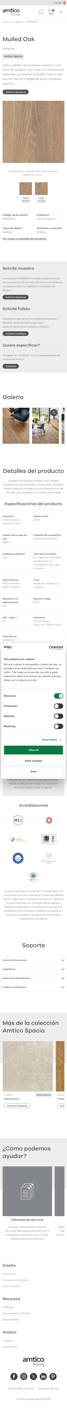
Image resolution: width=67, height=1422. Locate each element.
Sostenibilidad (11, 1319)
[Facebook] (14, 1376)
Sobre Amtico (10, 1346)
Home (6, 21)
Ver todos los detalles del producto (25, 239)
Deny (33, 771)
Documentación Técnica (16, 1313)
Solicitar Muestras (16, 92)
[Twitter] (33, 1376)
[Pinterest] (53, 1376)
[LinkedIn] (43, 1376)
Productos (18, 21)
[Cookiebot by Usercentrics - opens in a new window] (49, 648)
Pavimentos (9, 1273)
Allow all (34, 750)
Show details (49, 739)
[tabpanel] (33, 960)
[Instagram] (23, 1376)
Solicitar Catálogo (16, 333)
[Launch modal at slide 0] (24, 412)
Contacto (11, 366)
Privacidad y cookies (21, 1388)
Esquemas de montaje (15, 1280)
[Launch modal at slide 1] (54, 412)
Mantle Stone (11, 1098)
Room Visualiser (12, 1286)
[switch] (58, 706)
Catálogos (8, 1307)
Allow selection (33, 760)
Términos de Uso (48, 1388)
